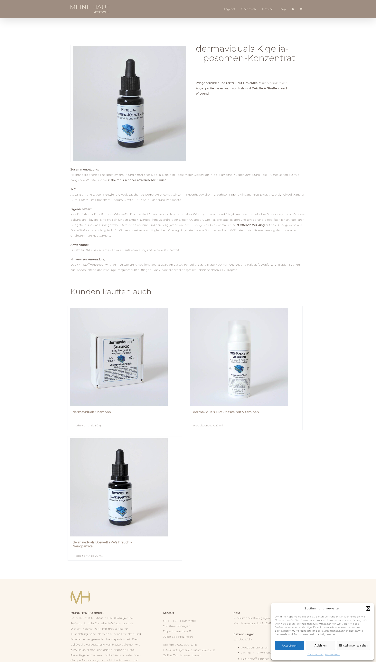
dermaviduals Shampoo (92, 412)
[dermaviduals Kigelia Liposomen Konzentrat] (129, 103)
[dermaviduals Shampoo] (125, 357)
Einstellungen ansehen (353, 645)
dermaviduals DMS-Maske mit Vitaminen (226, 412)
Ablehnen (320, 645)
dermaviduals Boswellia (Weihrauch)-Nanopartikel (102, 544)
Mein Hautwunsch (254, 623)
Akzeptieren (289, 645)
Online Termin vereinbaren (182, 655)
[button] (368, 608)
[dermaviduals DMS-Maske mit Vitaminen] (245, 357)
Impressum (332, 654)
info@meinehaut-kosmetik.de (194, 650)
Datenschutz (315, 654)
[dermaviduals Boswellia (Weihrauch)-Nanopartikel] (125, 487)
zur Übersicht (242, 639)
